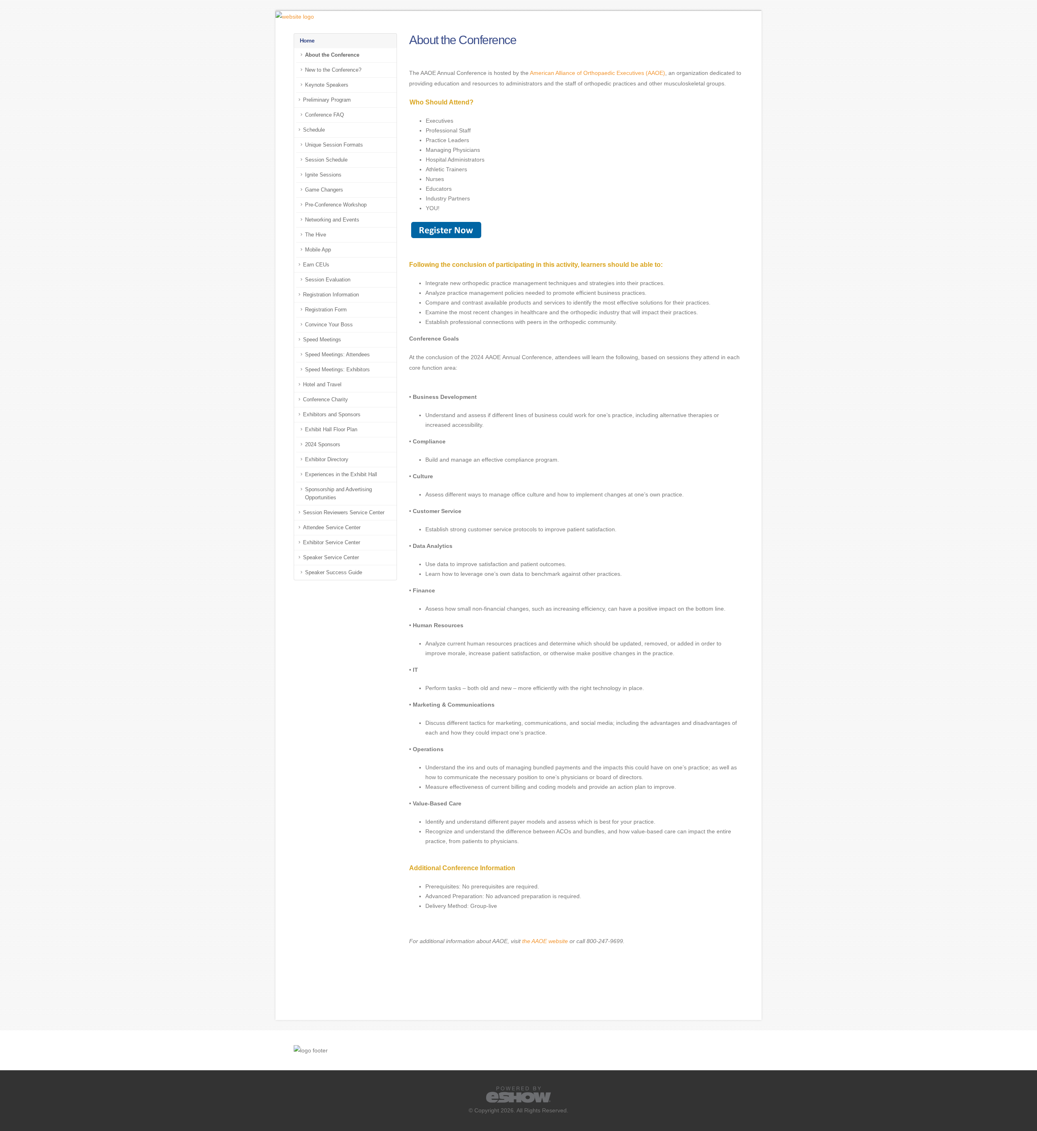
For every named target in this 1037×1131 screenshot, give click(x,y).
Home (307, 40)
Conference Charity (325, 400)
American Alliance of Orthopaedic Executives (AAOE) (597, 73)
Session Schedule (326, 160)
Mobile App (318, 250)
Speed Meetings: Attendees (337, 355)
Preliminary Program (327, 100)
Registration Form (326, 310)
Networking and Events (332, 220)
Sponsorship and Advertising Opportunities (338, 494)
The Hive (315, 235)
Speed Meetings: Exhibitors (337, 370)
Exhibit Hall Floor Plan (331, 429)
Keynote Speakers (326, 85)
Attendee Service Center (332, 527)
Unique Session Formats (334, 145)
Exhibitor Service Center (331, 542)
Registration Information (331, 295)
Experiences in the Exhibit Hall (341, 474)
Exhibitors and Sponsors (332, 414)
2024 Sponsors (322, 444)
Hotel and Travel (322, 385)
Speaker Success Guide (333, 572)
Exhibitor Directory (326, 459)
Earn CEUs (316, 265)
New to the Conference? (333, 70)
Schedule (314, 130)
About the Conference (332, 55)
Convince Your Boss (329, 325)
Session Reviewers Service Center (343, 512)
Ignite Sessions (323, 175)
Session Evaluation (327, 280)
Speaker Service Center (331, 557)
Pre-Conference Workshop (336, 205)
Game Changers (324, 190)
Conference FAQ (324, 115)
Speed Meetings (322, 340)
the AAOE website (545, 941)
